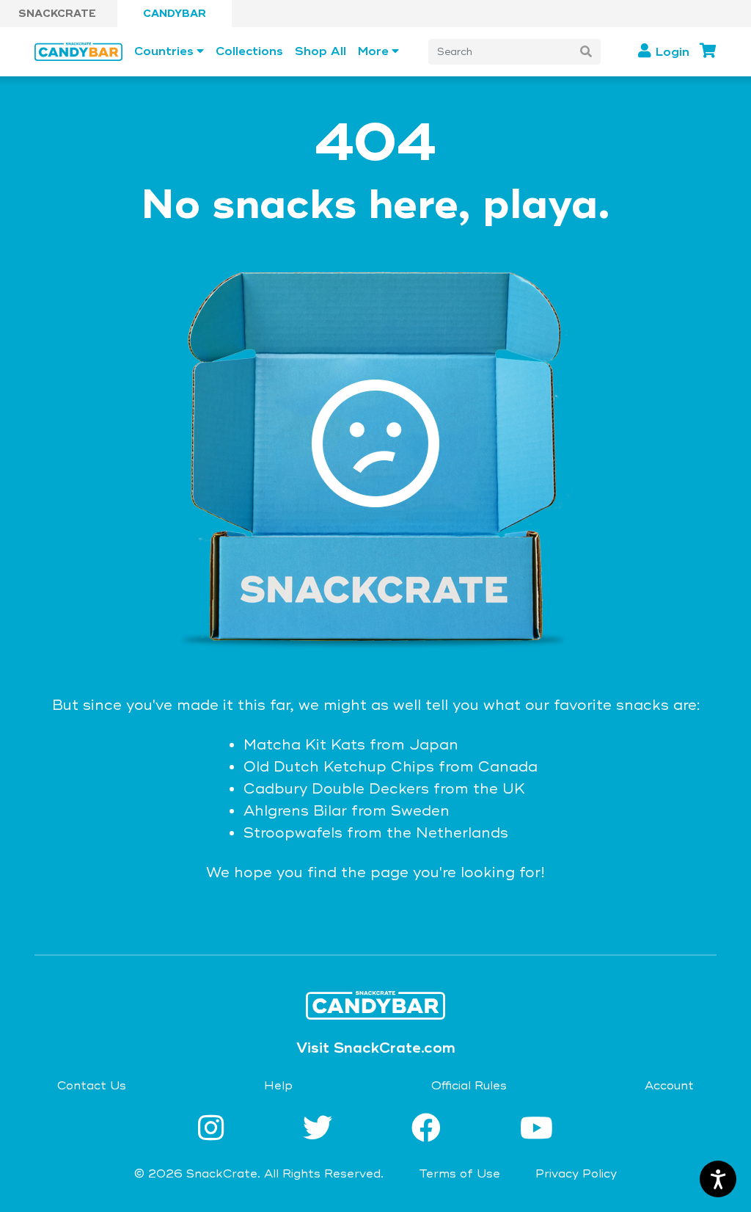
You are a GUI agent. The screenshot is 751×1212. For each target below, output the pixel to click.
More (373, 51)
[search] (586, 52)
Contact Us (91, 1085)
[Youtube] (536, 1129)
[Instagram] (215, 1129)
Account (669, 1085)
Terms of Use (459, 1173)
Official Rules (469, 1085)
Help (278, 1085)
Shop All (320, 52)
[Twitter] (322, 1129)
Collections (249, 52)
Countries (164, 52)
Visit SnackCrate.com (375, 1048)
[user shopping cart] (708, 51)
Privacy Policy (576, 1173)
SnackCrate (57, 13)
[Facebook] (430, 1129)
